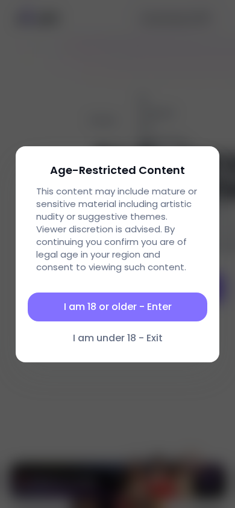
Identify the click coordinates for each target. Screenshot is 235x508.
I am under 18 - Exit (118, 338)
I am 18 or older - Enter (118, 307)
